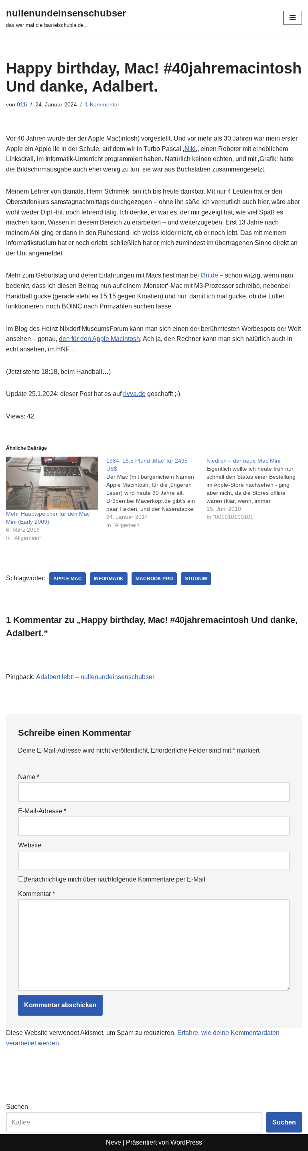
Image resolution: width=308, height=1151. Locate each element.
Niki (190, 148)
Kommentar (36, 893)
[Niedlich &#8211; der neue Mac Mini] (257, 489)
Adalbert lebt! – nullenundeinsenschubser (95, 676)
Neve (113, 1142)
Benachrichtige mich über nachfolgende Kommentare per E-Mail (114, 879)
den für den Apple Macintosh (99, 338)
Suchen (17, 1106)
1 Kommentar (102, 104)
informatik (109, 579)
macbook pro (154, 579)
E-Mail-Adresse (42, 811)
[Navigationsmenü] (292, 17)
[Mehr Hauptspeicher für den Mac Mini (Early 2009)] (52, 483)
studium (196, 579)
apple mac (67, 579)
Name (28, 776)
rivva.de (134, 393)
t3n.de (209, 275)
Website (29, 845)
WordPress (186, 1142)
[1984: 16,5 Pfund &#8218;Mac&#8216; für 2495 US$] (156, 493)
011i (22, 104)
